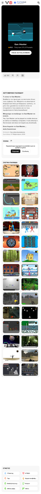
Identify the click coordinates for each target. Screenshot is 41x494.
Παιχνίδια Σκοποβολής (17, 132)
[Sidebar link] (3, 3)
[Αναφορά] (17, 75)
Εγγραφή (15, 151)
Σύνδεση (25, 151)
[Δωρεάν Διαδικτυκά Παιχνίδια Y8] (9, 2)
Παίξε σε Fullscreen (21, 53)
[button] (9, 129)
